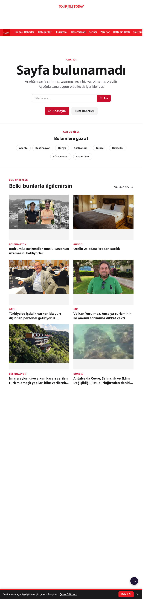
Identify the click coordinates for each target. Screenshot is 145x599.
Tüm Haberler (84, 111)
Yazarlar (105, 32)
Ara (106, 98)
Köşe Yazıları (78, 32)
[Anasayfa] (71, 7)
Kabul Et (126, 594)
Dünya (62, 148)
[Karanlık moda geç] (134, 581)
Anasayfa (59, 111)
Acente (23, 148)
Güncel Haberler (24, 32)
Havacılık (117, 148)
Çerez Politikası (68, 594)
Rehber (93, 32)
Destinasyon (42, 148)
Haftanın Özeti (121, 32)
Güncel (100, 148)
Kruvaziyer (82, 156)
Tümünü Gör (121, 187)
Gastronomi (81, 148)
